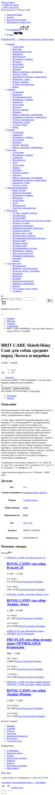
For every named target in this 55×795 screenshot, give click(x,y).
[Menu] (2, 314)
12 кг (25, 523)
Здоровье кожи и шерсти (35, 492)
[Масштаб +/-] (11, 790)
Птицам (10, 731)
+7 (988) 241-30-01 (10, 5)
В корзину (6, 388)
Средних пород (30, 500)
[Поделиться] (5, 790)
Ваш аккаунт (13, 768)
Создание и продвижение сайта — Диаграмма (23, 782)
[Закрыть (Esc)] (2, 790)
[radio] (13, 370)
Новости (11, 760)
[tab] (30, 396)
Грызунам (11, 733)
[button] (50, 301)
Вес (3, 372)
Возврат (11, 763)
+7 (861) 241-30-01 (10, 7)
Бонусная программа (17, 765)
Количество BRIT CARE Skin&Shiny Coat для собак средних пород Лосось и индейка (26, 381)
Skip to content (8, 2)
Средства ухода (14, 741)
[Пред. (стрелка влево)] (2, 793)
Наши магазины (14, 753)
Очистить (9, 377)
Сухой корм (34, 391)
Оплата (10, 755)
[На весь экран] (8, 790)
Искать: (4, 299)
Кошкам (11, 726)
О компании (13, 750)
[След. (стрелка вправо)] (5, 793)
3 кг (31, 523)
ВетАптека (12, 738)
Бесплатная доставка (17, 758)
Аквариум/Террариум (17, 736)
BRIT (25, 507)
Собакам (11, 728)
